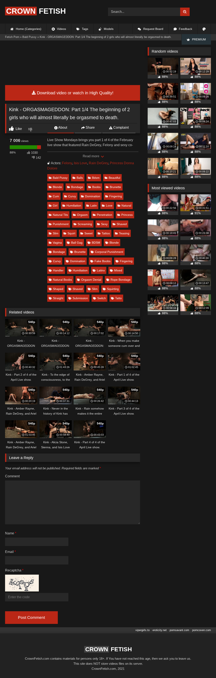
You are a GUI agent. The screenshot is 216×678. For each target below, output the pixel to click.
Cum (56, 196)
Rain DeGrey (98, 163)
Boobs (96, 187)
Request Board (152, 29)
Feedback (185, 29)
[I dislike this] (30, 130)
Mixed (118, 270)
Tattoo (106, 233)
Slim (55, 233)
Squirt (71, 233)
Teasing (124, 233)
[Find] (185, 12)
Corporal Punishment (109, 252)
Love (109, 205)
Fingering (115, 196)
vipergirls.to (142, 630)
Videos (61, 29)
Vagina (57, 242)
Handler (58, 270)
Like (18, 129)
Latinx (101, 270)
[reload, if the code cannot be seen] (22, 590)
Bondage (77, 187)
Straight (58, 298)
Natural (126, 205)
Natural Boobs (62, 279)
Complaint (120, 127)
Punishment (61, 224)
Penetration (104, 214)
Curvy (72, 196)
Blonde (57, 187)
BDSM (96, 242)
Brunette (115, 187)
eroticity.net (160, 630)
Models (108, 29)
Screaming (85, 224)
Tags (84, 29)
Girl (55, 205)
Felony (67, 163)
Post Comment (31, 617)
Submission (80, 298)
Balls (80, 177)
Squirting (113, 289)
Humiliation (73, 205)
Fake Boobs (102, 261)
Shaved (122, 224)
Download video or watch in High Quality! (74, 93)
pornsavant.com (179, 630)
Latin (93, 205)
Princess (127, 214)
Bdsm (96, 177)
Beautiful (114, 177)
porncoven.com (201, 630)
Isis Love (80, 163)
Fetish (36, 11)
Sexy (104, 224)
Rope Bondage (121, 279)
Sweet (88, 233)
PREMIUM (198, 39)
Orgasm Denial (91, 279)
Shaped (58, 289)
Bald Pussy (60, 177)
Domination (92, 196)
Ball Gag (76, 242)
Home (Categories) (28, 29)
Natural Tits (60, 214)
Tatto (118, 298)
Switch (101, 298)
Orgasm (82, 214)
